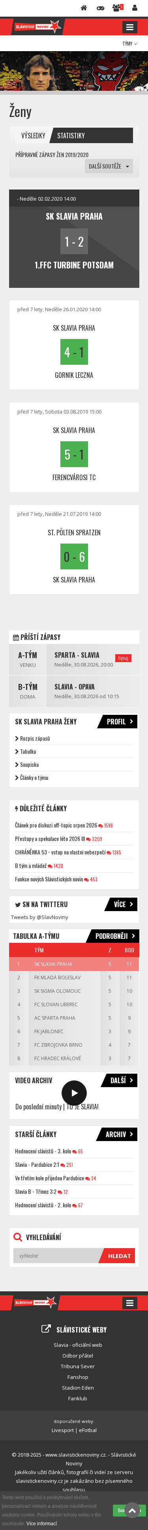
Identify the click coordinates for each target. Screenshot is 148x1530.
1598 (108, 825)
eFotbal (88, 1430)
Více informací (41, 1523)
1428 (57, 865)
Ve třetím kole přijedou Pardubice (49, 1178)
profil (116, 721)
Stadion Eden (78, 1387)
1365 (116, 852)
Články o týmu (34, 777)
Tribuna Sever (78, 1366)
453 (93, 879)
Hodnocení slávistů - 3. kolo (43, 1151)
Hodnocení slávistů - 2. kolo (43, 1205)
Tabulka (28, 751)
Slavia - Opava (74, 686)
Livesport (63, 1430)
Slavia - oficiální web (78, 1344)
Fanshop (77, 1377)
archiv (116, 1134)
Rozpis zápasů (35, 738)
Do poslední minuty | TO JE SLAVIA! (57, 1106)
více (120, 904)
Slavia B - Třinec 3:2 (35, 1191)
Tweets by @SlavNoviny (39, 917)
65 (80, 1151)
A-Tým (27, 655)
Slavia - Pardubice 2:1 (37, 1164)
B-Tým (27, 687)
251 (69, 1164)
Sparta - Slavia (76, 655)
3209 (96, 838)
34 (93, 1178)
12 (65, 1191)
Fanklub (77, 1398)
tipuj (123, 658)
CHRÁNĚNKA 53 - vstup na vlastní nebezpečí (60, 852)
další (118, 1080)
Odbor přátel (77, 1355)
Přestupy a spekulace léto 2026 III (50, 838)
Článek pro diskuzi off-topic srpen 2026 (56, 825)
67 (80, 1205)
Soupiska (29, 764)
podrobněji (112, 936)
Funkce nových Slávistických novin (49, 879)
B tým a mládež (31, 865)
